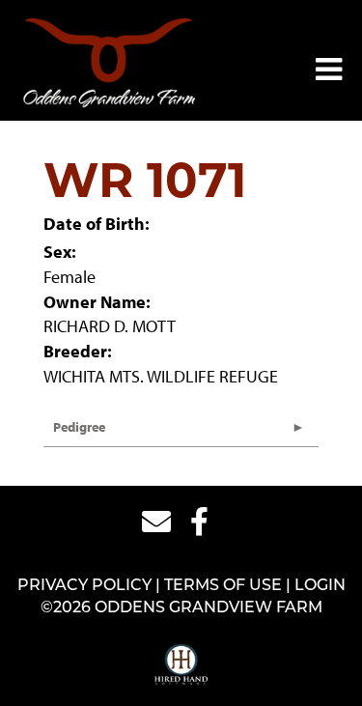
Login (320, 586)
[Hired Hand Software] (181, 665)
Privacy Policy (84, 586)
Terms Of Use (223, 586)
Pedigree (79, 427)
